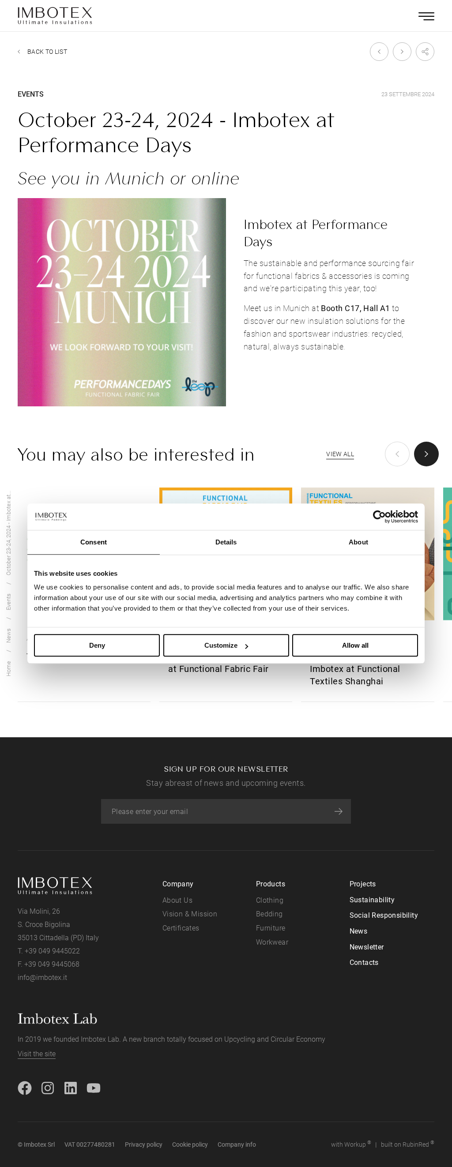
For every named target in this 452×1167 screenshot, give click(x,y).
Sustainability (372, 900)
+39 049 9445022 (52, 951)
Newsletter (367, 947)
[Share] (422, 51)
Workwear (272, 942)
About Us (177, 900)
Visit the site (37, 1054)
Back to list (47, 51)
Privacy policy (143, 1144)
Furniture (271, 928)
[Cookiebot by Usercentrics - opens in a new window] (379, 516)
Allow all (355, 645)
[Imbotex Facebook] (25, 1087)
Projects (363, 884)
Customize (220, 645)
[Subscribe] (338, 811)
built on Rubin (407, 1144)
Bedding (269, 914)
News (8, 635)
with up (351, 1144)
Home (8, 668)
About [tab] (358, 542)
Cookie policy (190, 1144)
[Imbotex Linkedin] (71, 1087)
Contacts (364, 962)
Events (8, 601)
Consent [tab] (93, 542)
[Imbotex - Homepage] (55, 16)
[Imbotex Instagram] (48, 1087)
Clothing (269, 900)
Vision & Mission (189, 914)
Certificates (181, 928)
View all (340, 454)
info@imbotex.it (42, 977)
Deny (97, 645)
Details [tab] (226, 542)
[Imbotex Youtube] (94, 1087)
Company (178, 884)
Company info (237, 1144)
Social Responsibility (384, 915)
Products (270, 884)
